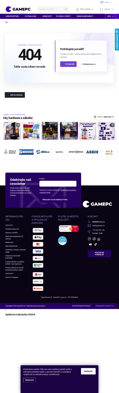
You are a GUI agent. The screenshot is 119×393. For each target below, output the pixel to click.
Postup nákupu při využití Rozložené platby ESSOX (14, 269)
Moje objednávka (11, 246)
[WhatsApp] (99, 239)
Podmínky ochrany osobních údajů (15, 251)
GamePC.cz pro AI (59, 297)
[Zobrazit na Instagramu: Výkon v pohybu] (107, 131)
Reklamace (9, 242)
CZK (106, 2)
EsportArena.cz (46, 297)
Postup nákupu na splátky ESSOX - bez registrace (14, 263)
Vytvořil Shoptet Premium (81, 306)
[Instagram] (94, 239)
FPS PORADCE (73, 297)
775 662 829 (96, 230)
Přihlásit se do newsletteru (55, 200)
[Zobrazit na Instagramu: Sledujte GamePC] (88, 131)
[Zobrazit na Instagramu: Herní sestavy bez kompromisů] (12, 131)
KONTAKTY (9, 274)
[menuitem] (14, 16)
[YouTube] (90, 244)
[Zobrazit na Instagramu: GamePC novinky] (31, 131)
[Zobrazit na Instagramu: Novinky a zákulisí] (69, 131)
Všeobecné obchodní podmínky (12, 257)
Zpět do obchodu (16, 95)
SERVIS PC (9, 225)
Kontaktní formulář (99, 254)
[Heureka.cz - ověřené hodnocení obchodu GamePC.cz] (62, 240)
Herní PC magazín (11, 277)
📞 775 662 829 (68, 64)
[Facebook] (89, 239)
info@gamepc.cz (98, 225)
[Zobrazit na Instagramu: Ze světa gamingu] (50, 131)
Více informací (66, 374)
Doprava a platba (11, 233)
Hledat (65, 9)
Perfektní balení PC (12, 229)
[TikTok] (95, 244)
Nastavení (29, 380)
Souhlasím (88, 371)
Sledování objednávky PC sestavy (14, 237)
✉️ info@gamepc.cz (88, 64)
